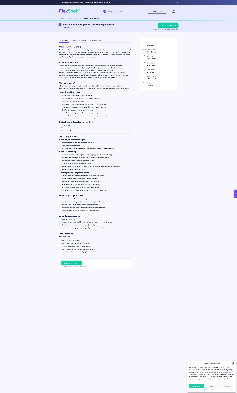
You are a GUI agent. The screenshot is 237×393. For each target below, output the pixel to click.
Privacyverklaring (216, 390)
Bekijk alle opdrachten (115, 11)
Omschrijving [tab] (64, 40)
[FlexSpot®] (69, 11)
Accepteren (196, 386)
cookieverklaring (223, 379)
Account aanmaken (157, 11)
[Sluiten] (177, 2)
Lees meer (106, 2)
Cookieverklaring (206, 390)
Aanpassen (227, 386)
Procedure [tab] (82, 40)
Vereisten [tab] (74, 40)
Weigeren (212, 386)
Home (70, 18)
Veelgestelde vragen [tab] (95, 40)
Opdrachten (78, 18)
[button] (233, 363)
